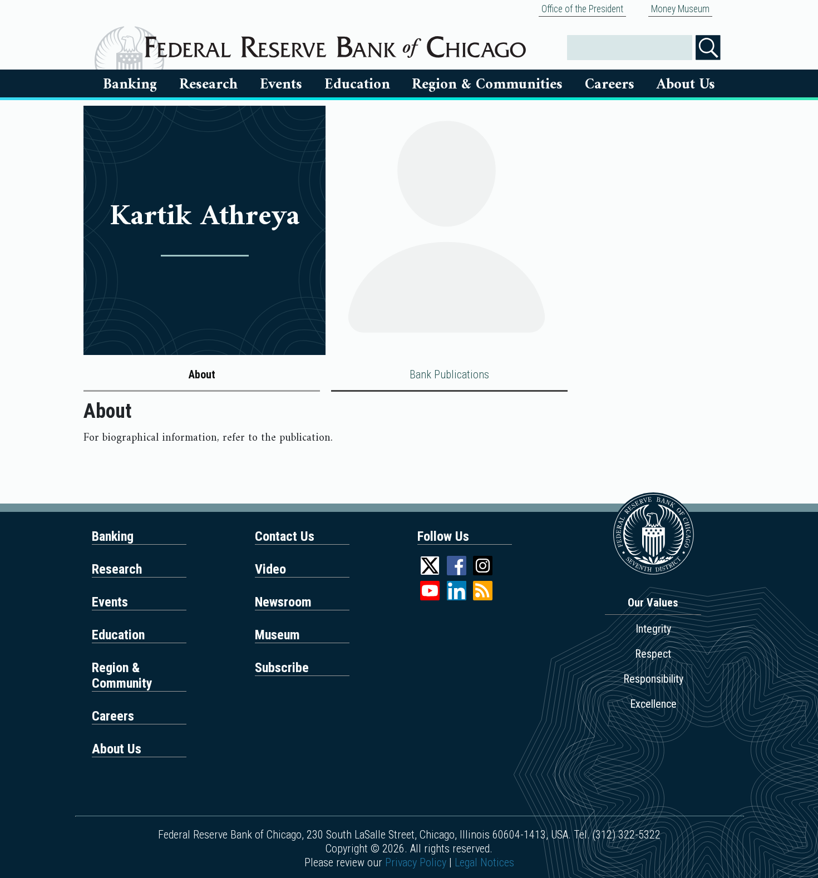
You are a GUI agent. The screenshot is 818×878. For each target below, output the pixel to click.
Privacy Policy (415, 862)
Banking (130, 84)
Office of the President (582, 8)
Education (357, 84)
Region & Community (122, 675)
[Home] (335, 42)
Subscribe (282, 667)
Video (270, 569)
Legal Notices (484, 862)
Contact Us (284, 536)
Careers (609, 84)
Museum (277, 635)
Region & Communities (487, 84)
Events (281, 84)
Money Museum (680, 8)
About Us (686, 84)
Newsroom (283, 602)
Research (208, 84)
